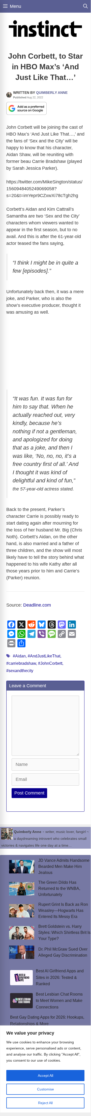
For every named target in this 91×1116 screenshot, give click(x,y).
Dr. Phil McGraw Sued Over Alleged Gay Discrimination (62, 952)
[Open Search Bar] (85, 6)
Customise (45, 1089)
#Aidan (19, 656)
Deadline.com (37, 605)
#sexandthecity (19, 671)
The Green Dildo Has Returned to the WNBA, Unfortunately (59, 888)
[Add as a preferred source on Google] (26, 108)
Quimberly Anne (52, 93)
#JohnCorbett (50, 663)
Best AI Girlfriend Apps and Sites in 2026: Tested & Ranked (60, 977)
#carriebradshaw (21, 663)
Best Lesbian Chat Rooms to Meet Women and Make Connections (59, 1000)
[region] (45, 1069)
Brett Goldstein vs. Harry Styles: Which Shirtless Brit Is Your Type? (64, 932)
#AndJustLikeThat (44, 656)
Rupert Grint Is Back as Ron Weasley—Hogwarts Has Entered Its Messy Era (63, 910)
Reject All (45, 1103)
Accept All (45, 1076)
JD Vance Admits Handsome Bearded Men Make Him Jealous (63, 866)
